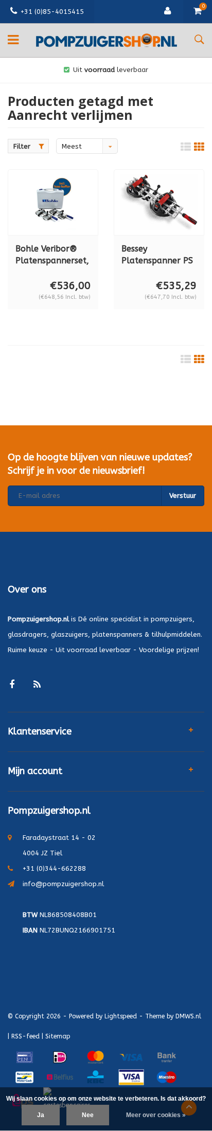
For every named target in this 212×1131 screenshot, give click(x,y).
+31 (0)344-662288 (54, 868)
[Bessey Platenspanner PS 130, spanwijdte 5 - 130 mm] (159, 202)
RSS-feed (25, 1036)
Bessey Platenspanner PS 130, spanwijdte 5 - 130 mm (157, 255)
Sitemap (57, 1036)
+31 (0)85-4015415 (52, 11)
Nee (88, 1115)
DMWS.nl (188, 1016)
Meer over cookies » (156, 1115)
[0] (197, 11)
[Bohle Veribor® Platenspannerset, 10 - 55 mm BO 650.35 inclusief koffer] (53, 202)
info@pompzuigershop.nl (63, 884)
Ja (40, 1115)
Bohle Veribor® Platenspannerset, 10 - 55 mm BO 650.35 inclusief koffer (52, 255)
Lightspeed (120, 1016)
